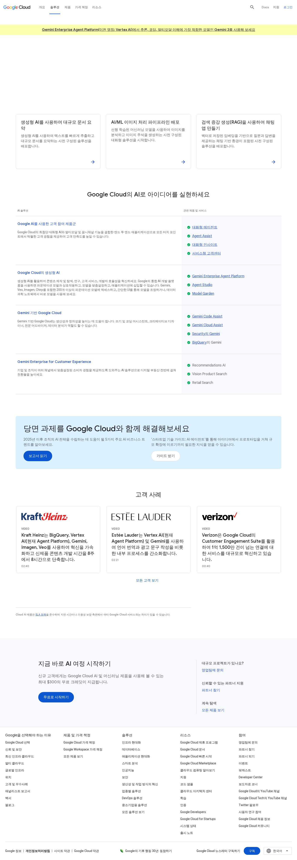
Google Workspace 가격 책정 (82, 749)
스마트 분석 (130, 763)
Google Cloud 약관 (86, 851)
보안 (125, 777)
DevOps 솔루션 (132, 798)
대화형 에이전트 (204, 227)
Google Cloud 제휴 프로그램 (199, 742)
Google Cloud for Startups (198, 819)
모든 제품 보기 (213, 710)
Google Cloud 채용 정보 (254, 819)
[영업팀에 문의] (168, 94)
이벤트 (243, 763)
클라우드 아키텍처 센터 (196, 791)
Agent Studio (202, 285)
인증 (183, 805)
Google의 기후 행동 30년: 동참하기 (148, 851)
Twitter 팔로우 (249, 805)
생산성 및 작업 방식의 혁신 (140, 784)
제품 (68, 7)
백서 (8, 798)
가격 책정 (81, 7)
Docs (265, 7)
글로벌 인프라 (14, 770)
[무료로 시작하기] (130, 94)
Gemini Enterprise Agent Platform (218, 276)
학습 (183, 798)
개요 (42, 7)
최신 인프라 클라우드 (19, 756)
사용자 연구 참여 (250, 812)
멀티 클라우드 (14, 763)
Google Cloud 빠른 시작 (196, 756)
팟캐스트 (245, 770)
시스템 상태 (188, 826)
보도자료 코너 (248, 784)
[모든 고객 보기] (147, 580)
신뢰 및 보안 (13, 749)
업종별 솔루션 (131, 791)
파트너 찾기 (211, 690)
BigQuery (199, 342)
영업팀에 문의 (213, 670)
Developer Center (251, 777)
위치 (8, 777)
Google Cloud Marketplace (198, 763)
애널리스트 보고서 (17, 791)
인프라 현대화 (131, 742)
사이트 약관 (62, 851)
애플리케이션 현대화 (136, 756)
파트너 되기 (247, 756)
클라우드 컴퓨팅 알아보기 (197, 770)
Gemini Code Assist (207, 316)
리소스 (96, 7)
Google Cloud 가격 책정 (79, 742)
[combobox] (278, 851)
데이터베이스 (131, 749)
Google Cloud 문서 (192, 749)
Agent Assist (202, 236)
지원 (276, 7)
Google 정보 (13, 851)
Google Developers (193, 812)
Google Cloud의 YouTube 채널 (259, 791)
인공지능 (128, 770)
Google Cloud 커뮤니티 (254, 826)
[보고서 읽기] (37, 456)
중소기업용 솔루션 (134, 805)
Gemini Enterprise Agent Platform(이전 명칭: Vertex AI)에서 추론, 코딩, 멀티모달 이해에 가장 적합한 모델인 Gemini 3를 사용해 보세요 (148, 30)
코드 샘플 (186, 784)
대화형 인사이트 (204, 245)
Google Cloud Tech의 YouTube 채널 (263, 798)
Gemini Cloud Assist (207, 325)
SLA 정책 (40, 614)
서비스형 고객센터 (206, 253)
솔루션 (54, 7)
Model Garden (203, 293)
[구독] (252, 851)
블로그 (9, 805)
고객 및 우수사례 (16, 784)
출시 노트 (186, 833)
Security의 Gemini (206, 334)
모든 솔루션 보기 (133, 812)
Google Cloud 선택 (17, 742)
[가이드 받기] (165, 456)
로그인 (288, 7)
